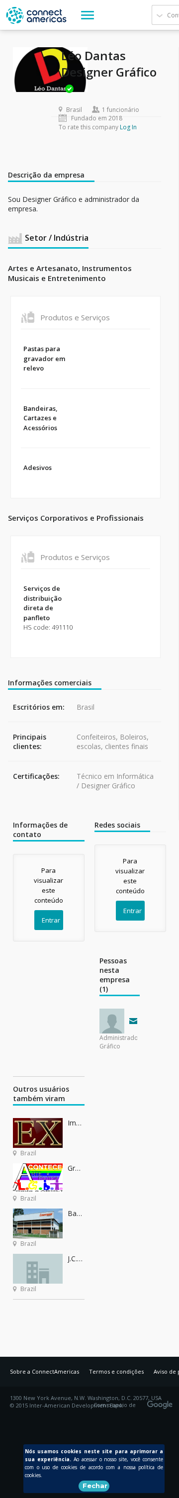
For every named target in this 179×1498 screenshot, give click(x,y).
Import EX (76, 1122)
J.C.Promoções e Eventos (76, 1258)
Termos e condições (116, 1371)
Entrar (51, 920)
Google (161, 1401)
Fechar (95, 1486)
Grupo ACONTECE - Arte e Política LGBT (76, 1168)
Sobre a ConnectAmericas (44, 1371)
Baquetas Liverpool (76, 1213)
